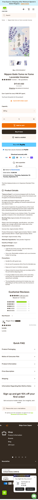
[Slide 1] (12, 457)
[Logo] (4, 9)
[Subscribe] (34, 408)
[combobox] (19, 15)
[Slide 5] (25, 457)
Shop (10, 432)
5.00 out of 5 (23, 296)
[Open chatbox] (34, 496)
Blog (9, 442)
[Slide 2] (15, 457)
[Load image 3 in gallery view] (25, 63)
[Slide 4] (22, 457)
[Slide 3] (19, 457)
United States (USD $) (11, 472)
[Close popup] (35, 477)
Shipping (12, 88)
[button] (24, 9)
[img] (6, 325)
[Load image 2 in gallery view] (19, 63)
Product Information (15, 435)
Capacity (4, 106)
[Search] (3, 15)
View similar (20, 489)
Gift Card (11, 445)
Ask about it (30, 489)
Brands (10, 438)
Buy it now (19, 132)
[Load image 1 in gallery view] (12, 63)
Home (3, 20)
